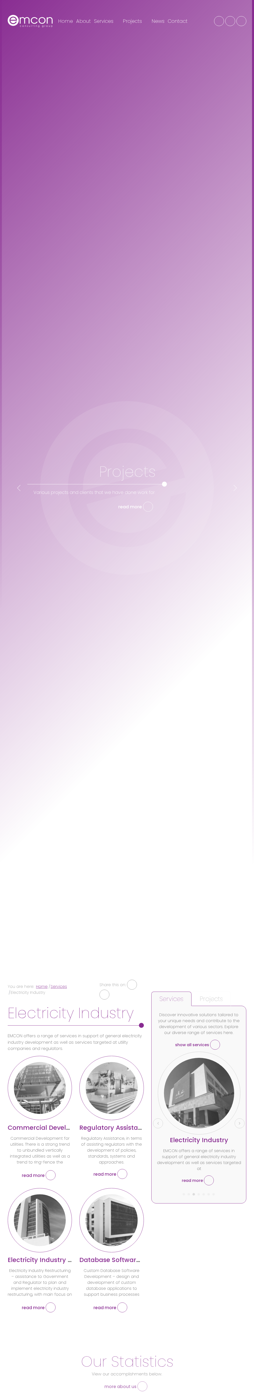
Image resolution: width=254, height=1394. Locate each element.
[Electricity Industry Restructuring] (40, 1220)
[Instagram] (230, 21)
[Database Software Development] (111, 1220)
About (83, 21)
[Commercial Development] (40, 1088)
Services (104, 21)
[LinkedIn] (241, 21)
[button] (183, 1192)
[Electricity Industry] (199, 1093)
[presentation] (19, 488)
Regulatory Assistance (114, 1127)
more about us (120, 1387)
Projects (133, 21)
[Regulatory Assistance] (111, 1088)
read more (130, 507)
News (158, 21)
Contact (178, 21)
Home (65, 21)
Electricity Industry (199, 1140)
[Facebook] (219, 21)
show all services (192, 1045)
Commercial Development (49, 1127)
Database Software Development (131, 1260)
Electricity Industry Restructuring (59, 1260)
